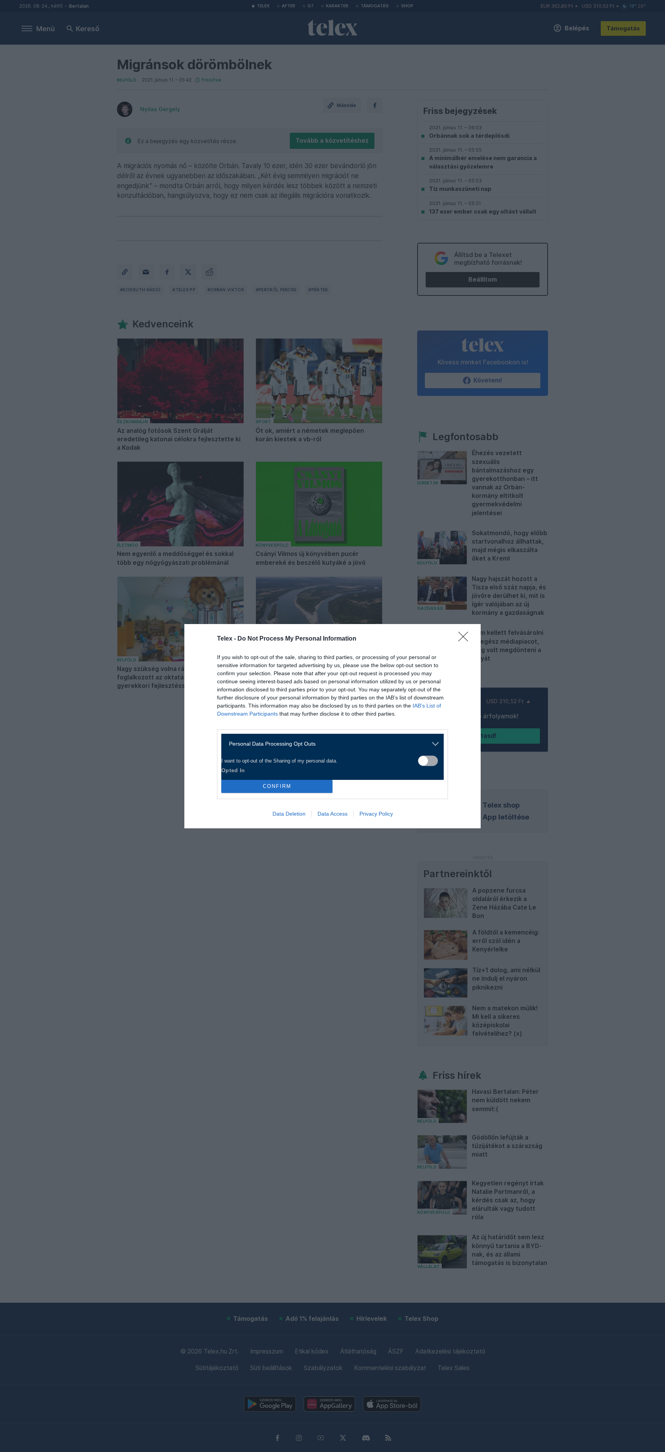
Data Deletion (289, 814)
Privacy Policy (376, 814)
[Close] (465, 639)
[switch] (428, 761)
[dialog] (332, 726)
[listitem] (329, 744)
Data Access (332, 814)
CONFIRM (277, 786)
